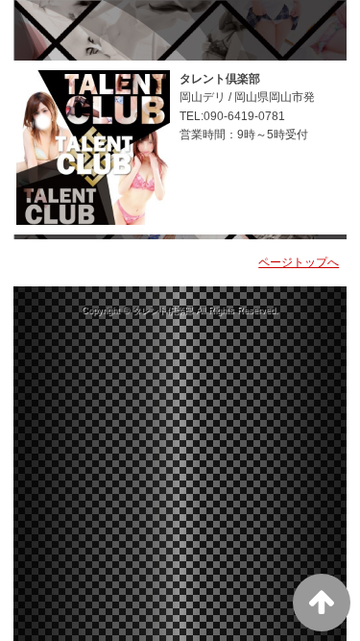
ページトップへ (298, 262)
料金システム (45, 26)
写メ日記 (284, 26)
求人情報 (34, 81)
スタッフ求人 (113, 81)
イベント (216, 26)
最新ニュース (136, 26)
